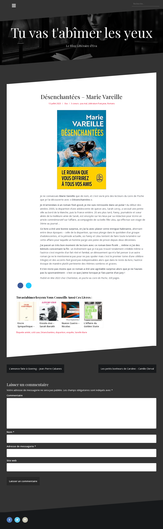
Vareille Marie (81, 332)
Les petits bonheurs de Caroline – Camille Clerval (127, 368)
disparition (60, 332)
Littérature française (97, 103)
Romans (111, 103)
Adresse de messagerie (21, 446)
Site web (12, 460)
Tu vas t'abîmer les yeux (81, 32)
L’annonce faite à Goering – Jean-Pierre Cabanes (35, 368)
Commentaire (15, 395)
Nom (10, 432)
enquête (70, 332)
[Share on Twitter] (29, 287)
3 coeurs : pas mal (79, 103)
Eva (66, 103)
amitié (27, 332)
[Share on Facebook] (20, 287)
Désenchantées (48, 332)
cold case (35, 332)
